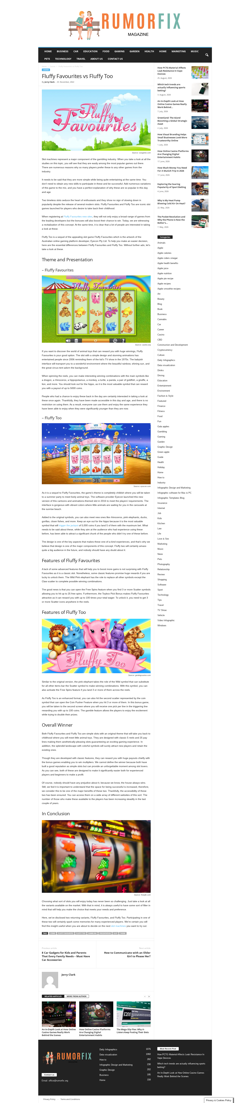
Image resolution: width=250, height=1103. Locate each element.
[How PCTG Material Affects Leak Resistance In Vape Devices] (200, 72)
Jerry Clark (50, 82)
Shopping (162, 579)
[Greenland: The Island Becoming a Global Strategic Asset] (200, 122)
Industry (161, 482)
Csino (52, 933)
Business (62, 51)
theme (122, 933)
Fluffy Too (80, 933)
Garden (134, 51)
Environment (163, 390)
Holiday (161, 467)
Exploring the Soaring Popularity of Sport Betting (171, 186)
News (160, 554)
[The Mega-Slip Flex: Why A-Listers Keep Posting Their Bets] (134, 1014)
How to (160, 477)
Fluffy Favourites (65, 933)
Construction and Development (172, 345)
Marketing (179, 51)
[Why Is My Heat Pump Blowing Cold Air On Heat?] (200, 205)
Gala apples (163, 426)
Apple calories (164, 253)
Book (160, 309)
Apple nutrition (164, 273)
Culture (160, 355)
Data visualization (166, 365)
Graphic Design (165, 447)
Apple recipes (164, 283)
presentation (105, 933)
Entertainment (164, 385)
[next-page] (149, 996)
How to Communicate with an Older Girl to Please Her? (127, 954)
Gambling (92, 933)
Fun (159, 421)
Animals (161, 243)
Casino (52, 66)
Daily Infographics (166, 360)
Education (90, 51)
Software (161, 584)
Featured (161, 401)
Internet (161, 508)
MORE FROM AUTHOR (76, 996)
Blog (159, 304)
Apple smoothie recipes (169, 288)
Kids (159, 518)
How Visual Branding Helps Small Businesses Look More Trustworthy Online (172, 137)
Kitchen (161, 523)
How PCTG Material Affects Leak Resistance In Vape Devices (171, 70)
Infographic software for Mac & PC (174, 493)
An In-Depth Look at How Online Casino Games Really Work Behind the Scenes (59, 1032)
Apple (160, 248)
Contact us (115, 58)
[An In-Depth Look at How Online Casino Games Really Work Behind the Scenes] (59, 1014)
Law (159, 528)
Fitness (161, 411)
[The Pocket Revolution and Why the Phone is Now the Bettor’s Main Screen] (200, 221)
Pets (47, 58)
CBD (159, 339)
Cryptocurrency (164, 350)
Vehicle (161, 615)
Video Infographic (166, 620)
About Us (96, 58)
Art (158, 294)
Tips (159, 600)
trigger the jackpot (68, 525)
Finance (161, 406)
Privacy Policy (49, 1099)
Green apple (163, 452)
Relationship (163, 569)
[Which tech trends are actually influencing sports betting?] (200, 89)
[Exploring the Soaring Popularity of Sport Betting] (200, 189)
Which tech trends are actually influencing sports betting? (171, 87)
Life (159, 533)
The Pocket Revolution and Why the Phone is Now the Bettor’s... (171, 219)
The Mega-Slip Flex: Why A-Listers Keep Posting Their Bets (133, 1031)
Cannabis (162, 319)
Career (160, 329)
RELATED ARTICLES (53, 996)
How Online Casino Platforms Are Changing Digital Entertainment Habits (94, 1032)
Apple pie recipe (165, 278)
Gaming (119, 51)
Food (106, 51)
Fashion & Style (165, 396)
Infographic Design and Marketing (173, 487)
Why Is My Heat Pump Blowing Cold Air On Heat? (171, 202)
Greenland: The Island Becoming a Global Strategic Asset (172, 120)
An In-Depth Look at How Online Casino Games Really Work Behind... (172, 104)
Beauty (160, 299)
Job (159, 513)
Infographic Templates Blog (170, 498)
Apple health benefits (167, 263)
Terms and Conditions (70, 1099)
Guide (160, 457)
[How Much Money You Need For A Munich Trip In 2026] (200, 172)
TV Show (161, 610)
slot (115, 933)
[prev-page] (145, 996)
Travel (81, 58)
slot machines (118, 926)
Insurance (162, 503)
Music (195, 51)
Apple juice (162, 268)
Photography (163, 564)
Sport (160, 589)
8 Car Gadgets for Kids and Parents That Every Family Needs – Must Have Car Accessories (66, 956)
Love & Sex (163, 538)
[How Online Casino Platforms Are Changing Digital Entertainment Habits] (96, 1014)
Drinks (160, 370)
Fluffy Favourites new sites (78, 216)
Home (48, 51)
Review (161, 574)
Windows (161, 625)
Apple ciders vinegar (167, 258)
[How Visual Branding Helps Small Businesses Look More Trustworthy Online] (200, 139)
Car (75, 51)
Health (149, 51)
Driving (160, 375)
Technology (63, 58)
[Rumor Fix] (125, 23)
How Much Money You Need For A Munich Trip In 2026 (172, 169)
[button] (207, 55)
